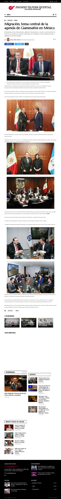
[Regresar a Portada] (57, 495)
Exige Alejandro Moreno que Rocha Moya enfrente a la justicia (15, 394)
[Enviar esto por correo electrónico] (27, 44)
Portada (6, 1)
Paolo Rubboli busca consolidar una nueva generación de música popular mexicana (46, 468)
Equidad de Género (37, 483)
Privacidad (26, 1)
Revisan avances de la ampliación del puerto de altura (44, 379)
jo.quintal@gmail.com (11, 473)
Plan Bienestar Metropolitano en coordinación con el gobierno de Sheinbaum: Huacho (44, 410)
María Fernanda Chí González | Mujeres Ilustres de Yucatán (20, 427)
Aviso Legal (18, 1)
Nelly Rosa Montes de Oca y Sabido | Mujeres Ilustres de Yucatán (20, 451)
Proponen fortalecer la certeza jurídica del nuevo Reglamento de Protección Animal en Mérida (44, 388)
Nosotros (12, 1)
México (15, 20)
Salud (33, 486)
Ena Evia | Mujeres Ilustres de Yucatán (19, 441)
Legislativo (10, 20)
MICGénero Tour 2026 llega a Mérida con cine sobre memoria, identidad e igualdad (44, 399)
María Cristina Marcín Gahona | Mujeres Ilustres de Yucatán (20, 434)
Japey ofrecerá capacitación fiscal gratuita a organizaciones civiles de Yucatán (19, 484)
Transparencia (35, 489)
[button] (9, 14)
